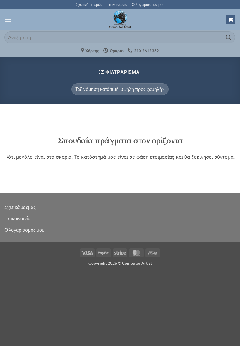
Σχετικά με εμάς (89, 4)
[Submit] (228, 37)
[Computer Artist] (120, 19)
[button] (7, 19)
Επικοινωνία (117, 4)
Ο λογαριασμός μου (148, 4)
